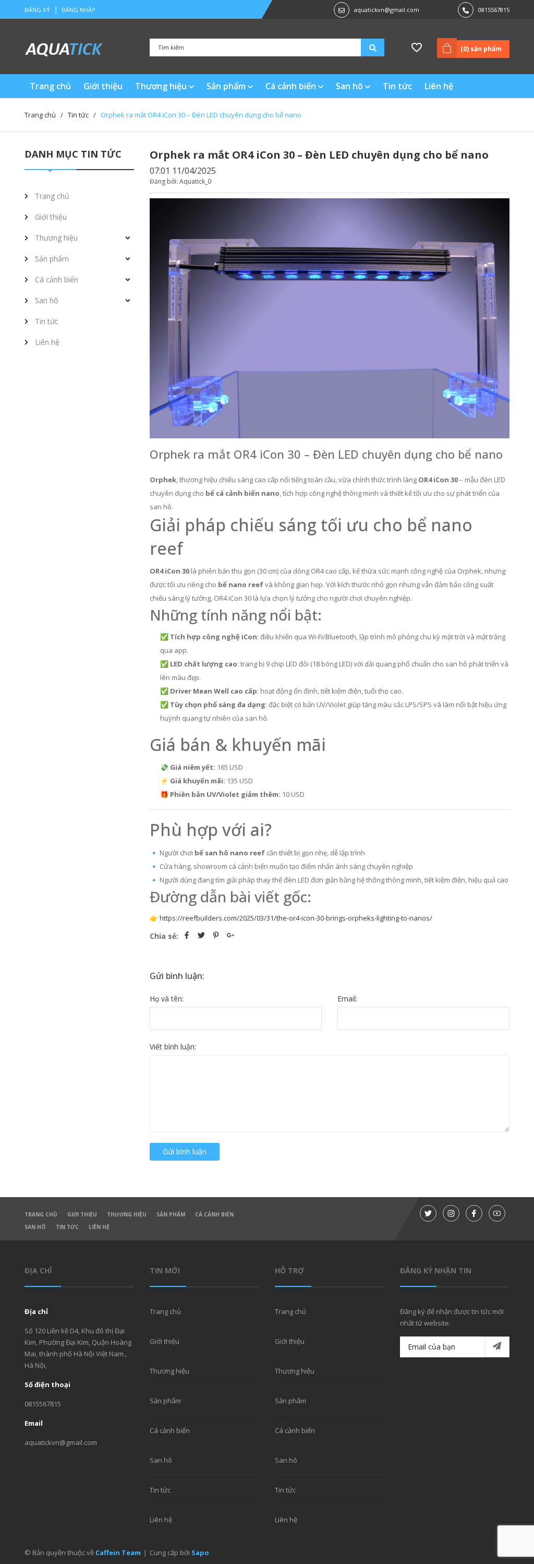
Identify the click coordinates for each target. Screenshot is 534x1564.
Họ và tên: (167, 999)
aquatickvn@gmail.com (386, 10)
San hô (350, 86)
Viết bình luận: (173, 1047)
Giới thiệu (82, 1214)
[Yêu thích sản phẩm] (416, 48)
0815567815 (493, 10)
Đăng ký (37, 10)
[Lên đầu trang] (500, 1539)
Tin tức (67, 1227)
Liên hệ (99, 1227)
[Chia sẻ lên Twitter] (202, 936)
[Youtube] (497, 1213)
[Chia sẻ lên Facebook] (187, 936)
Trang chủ (41, 1214)
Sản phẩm (227, 86)
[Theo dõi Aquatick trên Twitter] (428, 1213)
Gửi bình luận (185, 1151)
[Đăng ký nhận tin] (496, 1346)
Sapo (200, 1552)
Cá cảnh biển (291, 86)
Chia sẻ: (164, 936)
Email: (347, 999)
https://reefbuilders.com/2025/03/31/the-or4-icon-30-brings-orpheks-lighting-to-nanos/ (296, 918)
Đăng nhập (78, 10)
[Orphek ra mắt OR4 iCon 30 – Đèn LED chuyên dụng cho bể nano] (329, 318)
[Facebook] (474, 1213)
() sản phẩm (481, 48)
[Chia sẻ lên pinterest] (217, 936)
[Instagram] (451, 1213)
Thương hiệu (162, 86)
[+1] (230, 936)
